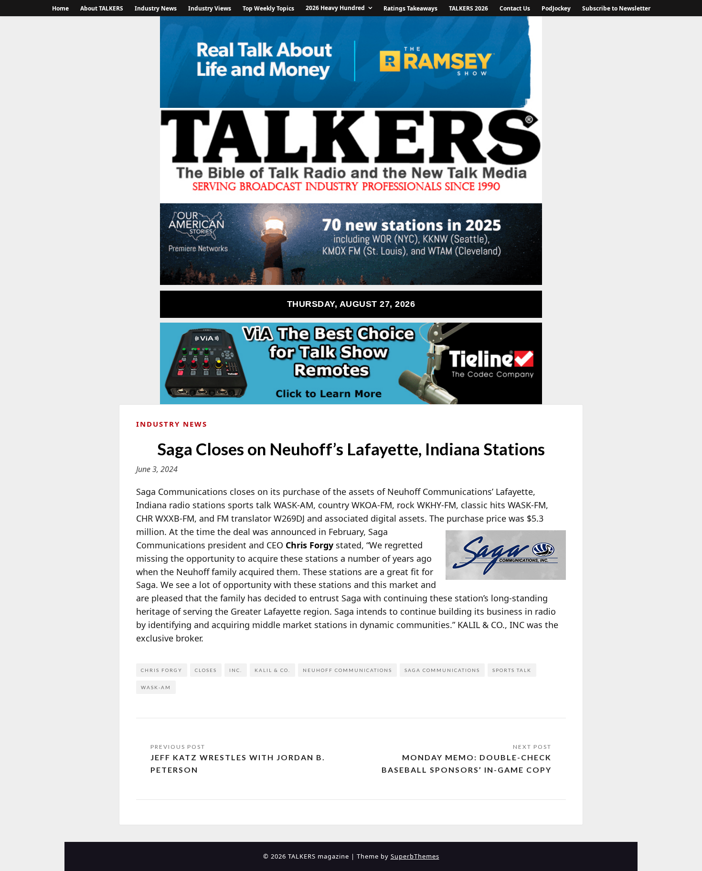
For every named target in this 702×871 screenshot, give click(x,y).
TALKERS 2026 (468, 8)
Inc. (235, 670)
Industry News (156, 8)
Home (60, 8)
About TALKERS (101, 8)
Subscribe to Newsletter (616, 8)
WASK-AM (156, 687)
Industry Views (209, 8)
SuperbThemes (415, 856)
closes (206, 670)
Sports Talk (512, 670)
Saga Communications (442, 670)
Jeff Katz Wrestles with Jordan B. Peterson (237, 763)
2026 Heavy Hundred (335, 8)
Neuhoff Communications (347, 670)
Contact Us (515, 8)
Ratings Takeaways (410, 8)
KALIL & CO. (272, 670)
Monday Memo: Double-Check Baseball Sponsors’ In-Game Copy (467, 763)
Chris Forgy (161, 670)
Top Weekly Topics (268, 8)
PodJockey (556, 8)
